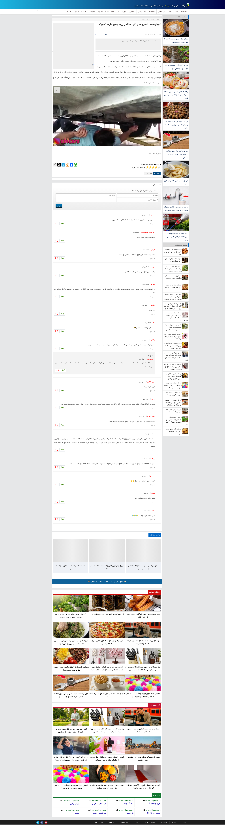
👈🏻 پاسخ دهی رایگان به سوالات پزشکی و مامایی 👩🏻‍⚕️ (107, 581)
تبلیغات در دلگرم (150, 822)
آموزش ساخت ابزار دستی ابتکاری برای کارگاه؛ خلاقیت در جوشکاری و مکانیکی (177, 154)
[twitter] (37, 822)
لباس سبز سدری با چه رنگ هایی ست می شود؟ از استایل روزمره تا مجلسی (71, 730)
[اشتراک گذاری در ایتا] (67, 164)
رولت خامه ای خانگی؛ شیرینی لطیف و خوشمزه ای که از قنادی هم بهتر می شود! (176, 95)
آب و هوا (111, 822)
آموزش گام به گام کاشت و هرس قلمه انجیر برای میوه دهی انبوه (176, 67)
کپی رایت (136, 822)
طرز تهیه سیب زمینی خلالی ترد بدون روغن (176, 182)
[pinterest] (46, 822)
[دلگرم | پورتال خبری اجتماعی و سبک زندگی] (186, 4)
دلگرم (77, 813)
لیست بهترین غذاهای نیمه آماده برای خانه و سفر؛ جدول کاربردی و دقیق (107, 787)
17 (106, 35)
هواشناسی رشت (99, 813)
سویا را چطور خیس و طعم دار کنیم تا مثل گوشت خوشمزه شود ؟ (176, 41)
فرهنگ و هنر (128, 803)
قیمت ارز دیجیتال (99, 803)
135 (99, 35)
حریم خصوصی (124, 822)
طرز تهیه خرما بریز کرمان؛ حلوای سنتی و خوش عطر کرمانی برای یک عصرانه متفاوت (176, 124)
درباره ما (174, 822)
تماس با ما (164, 822)
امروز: (187, 6)
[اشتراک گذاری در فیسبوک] (71, 164)
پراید (146, 173)
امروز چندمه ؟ (155, 803)
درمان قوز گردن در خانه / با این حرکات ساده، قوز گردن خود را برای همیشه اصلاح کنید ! (71, 759)
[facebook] (41, 822)
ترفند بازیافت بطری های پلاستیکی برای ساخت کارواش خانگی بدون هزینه (177, 236)
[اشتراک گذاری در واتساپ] (75, 164)
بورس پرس (74, 803)
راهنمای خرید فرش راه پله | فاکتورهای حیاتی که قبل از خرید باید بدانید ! (143, 787)
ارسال (58, 205)
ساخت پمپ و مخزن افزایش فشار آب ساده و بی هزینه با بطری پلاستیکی (176, 209)
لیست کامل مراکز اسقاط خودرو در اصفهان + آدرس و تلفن (143, 758)
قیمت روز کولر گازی (153, 813)
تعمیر (150, 173)
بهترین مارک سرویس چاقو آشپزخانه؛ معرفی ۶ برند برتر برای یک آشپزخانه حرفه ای (107, 730)
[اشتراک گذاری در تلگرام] (63, 164)
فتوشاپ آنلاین (99, 822)
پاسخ (151, 223)
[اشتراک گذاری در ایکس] (59, 164)
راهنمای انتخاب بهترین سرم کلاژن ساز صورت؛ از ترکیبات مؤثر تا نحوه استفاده (107, 758)
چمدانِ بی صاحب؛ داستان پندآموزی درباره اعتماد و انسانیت (143, 730)
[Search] (37, 11)
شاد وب (130, 813)
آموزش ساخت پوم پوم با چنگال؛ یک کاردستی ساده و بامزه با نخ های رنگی (71, 787)
